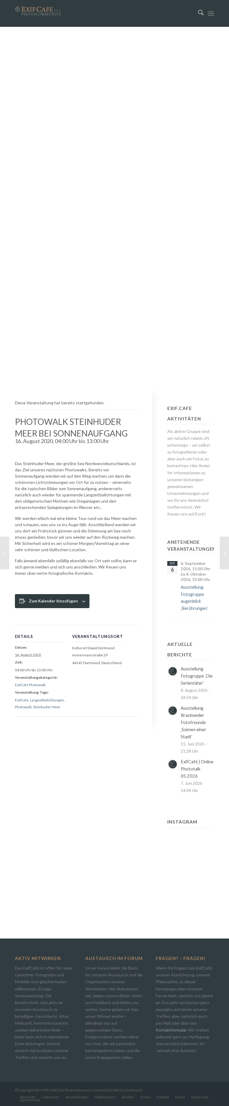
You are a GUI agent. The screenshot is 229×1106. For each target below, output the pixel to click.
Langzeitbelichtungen (47, 700)
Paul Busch (134, 1090)
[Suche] (198, 13)
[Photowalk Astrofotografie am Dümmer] (224, 553)
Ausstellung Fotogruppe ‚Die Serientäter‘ (197, 676)
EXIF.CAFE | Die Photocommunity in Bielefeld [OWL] (81, 1090)
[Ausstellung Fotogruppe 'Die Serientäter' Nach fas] (178, 839)
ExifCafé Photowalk (30, 685)
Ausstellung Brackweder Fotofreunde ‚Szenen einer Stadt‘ (193, 722)
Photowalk (23, 707)
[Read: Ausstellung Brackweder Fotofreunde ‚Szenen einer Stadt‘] (172, 710)
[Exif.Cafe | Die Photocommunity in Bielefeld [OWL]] (38, 11)
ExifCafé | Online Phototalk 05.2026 (197, 769)
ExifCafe (21, 700)
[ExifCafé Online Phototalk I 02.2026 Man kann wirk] (203, 886)
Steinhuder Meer (47, 707)
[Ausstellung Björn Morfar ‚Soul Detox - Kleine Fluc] (178, 886)
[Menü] (211, 13)
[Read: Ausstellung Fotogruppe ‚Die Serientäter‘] (172, 671)
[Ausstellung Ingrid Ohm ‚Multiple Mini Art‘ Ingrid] (203, 855)
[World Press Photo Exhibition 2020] (4, 553)
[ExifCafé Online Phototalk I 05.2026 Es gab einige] (178, 855)
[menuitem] (198, 13)
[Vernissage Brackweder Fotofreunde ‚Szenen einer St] (203, 839)
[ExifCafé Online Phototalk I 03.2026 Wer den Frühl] (178, 870)
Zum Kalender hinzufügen (53, 601)
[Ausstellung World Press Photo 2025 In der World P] (178, 901)
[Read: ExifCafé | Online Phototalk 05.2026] (172, 764)
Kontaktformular (171, 1029)
